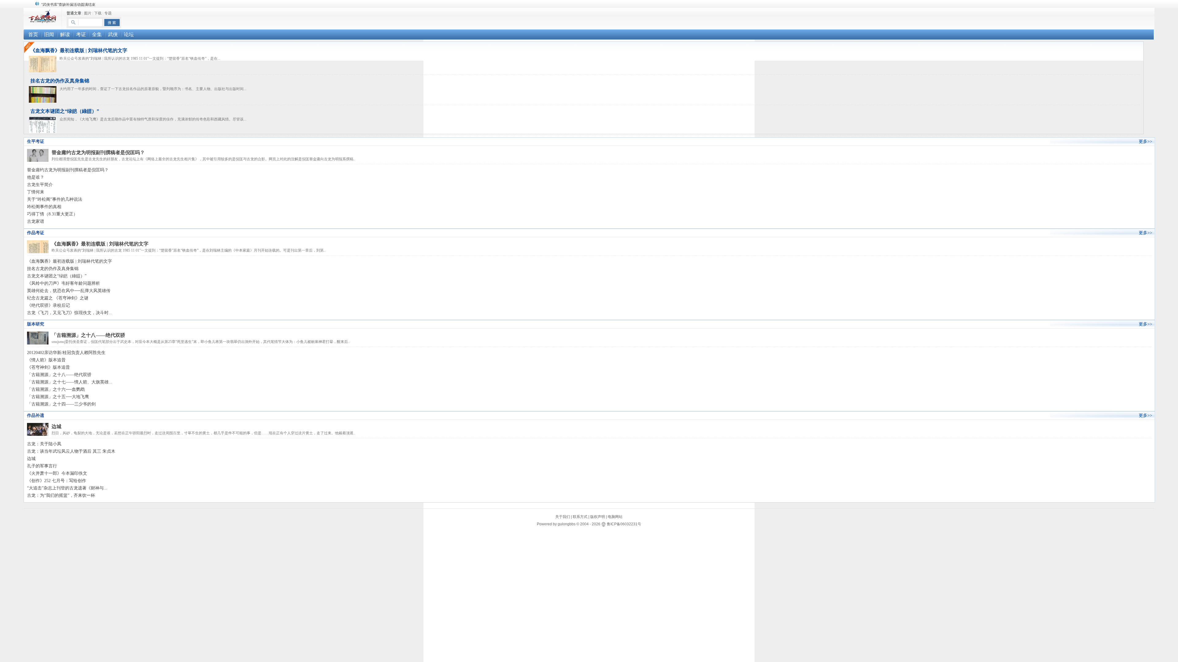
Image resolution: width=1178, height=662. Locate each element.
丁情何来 (35, 192)
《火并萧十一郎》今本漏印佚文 (57, 473)
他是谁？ (35, 177)
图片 (87, 13)
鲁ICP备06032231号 (624, 524)
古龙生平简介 (40, 184)
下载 (98, 13)
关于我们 (562, 517)
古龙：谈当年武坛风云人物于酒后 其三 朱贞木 (71, 451)
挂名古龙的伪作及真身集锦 (59, 80)
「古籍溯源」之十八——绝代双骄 (88, 335)
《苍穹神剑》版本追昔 (48, 367)
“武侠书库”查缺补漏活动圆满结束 (68, 4)
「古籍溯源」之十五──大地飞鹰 (58, 396)
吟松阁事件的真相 (44, 206)
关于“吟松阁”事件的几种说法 (54, 199)
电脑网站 (615, 517)
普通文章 (74, 13)
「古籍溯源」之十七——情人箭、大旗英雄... (69, 382)
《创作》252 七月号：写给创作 (56, 480)
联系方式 (580, 517)
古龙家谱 (35, 221)
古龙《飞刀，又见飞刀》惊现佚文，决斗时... (69, 312)
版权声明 (597, 517)
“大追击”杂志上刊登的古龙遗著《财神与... (67, 488)
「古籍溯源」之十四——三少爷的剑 (61, 404)
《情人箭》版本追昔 (46, 360)
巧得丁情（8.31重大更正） (52, 214)
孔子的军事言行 (42, 466)
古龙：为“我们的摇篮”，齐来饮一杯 (61, 495)
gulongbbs (567, 524)
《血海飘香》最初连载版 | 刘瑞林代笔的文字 (78, 50)
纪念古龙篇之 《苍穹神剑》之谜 (57, 298)
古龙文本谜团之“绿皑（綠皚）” (64, 111)
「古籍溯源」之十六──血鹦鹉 (56, 389)
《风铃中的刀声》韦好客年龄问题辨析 (63, 283)
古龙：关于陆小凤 (44, 444)
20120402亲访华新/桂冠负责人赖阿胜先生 (66, 352)
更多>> (1145, 141)
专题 (108, 13)
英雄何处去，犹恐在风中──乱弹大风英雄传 (68, 290)
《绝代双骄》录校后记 (48, 305)
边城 (56, 426)
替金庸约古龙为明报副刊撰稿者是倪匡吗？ (98, 152)
